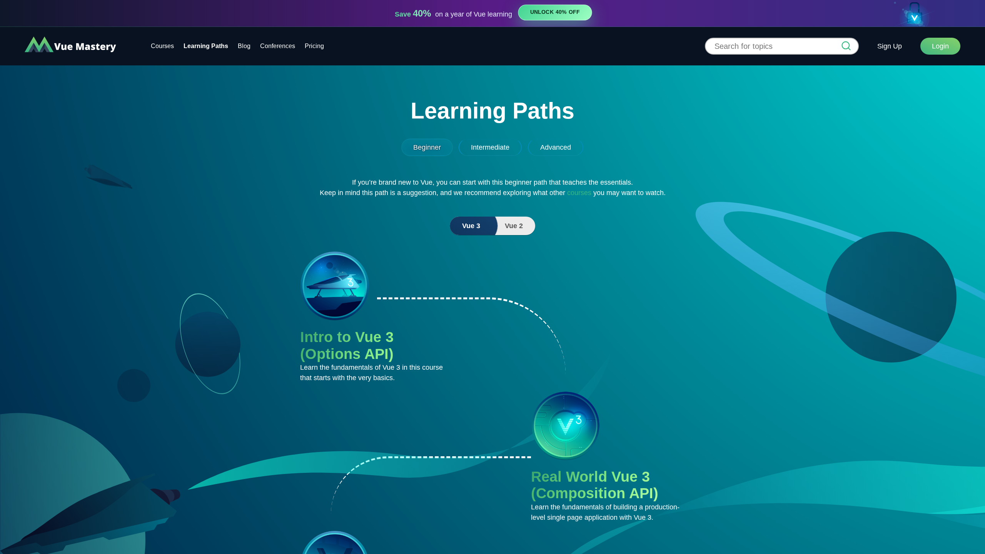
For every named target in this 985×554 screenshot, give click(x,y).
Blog (244, 46)
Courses (162, 46)
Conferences (277, 46)
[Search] (846, 46)
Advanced (555, 147)
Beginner (427, 147)
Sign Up (889, 46)
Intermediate (490, 147)
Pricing (314, 46)
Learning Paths (206, 46)
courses (579, 193)
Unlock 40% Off (555, 12)
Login (940, 46)
